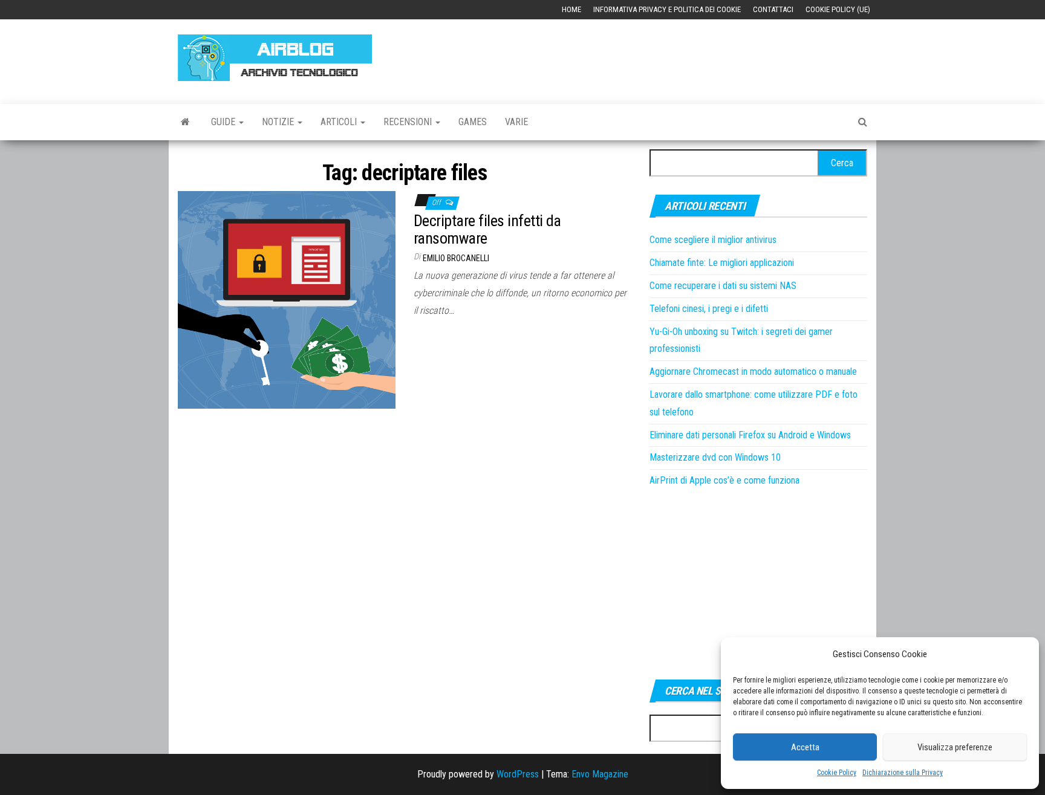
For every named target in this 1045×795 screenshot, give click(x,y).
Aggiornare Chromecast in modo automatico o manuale (753, 371)
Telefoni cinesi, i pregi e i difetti (708, 308)
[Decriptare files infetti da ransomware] (287, 299)
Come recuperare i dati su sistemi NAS (722, 285)
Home (571, 9)
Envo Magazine (599, 774)
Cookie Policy (836, 772)
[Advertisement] (647, 55)
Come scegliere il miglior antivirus (712, 239)
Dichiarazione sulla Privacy (902, 772)
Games (472, 122)
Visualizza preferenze (954, 747)
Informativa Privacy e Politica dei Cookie (667, 9)
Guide (224, 122)
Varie (516, 122)
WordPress (517, 774)
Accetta (805, 747)
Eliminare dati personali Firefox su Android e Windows (750, 435)
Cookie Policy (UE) (838, 9)
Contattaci (773, 9)
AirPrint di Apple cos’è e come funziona (724, 480)
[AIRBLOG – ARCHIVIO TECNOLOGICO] (185, 122)
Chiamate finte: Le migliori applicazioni (721, 262)
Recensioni (408, 122)
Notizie (279, 122)
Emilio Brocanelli (456, 258)
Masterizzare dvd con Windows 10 (715, 457)
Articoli (340, 122)
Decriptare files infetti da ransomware (487, 229)
